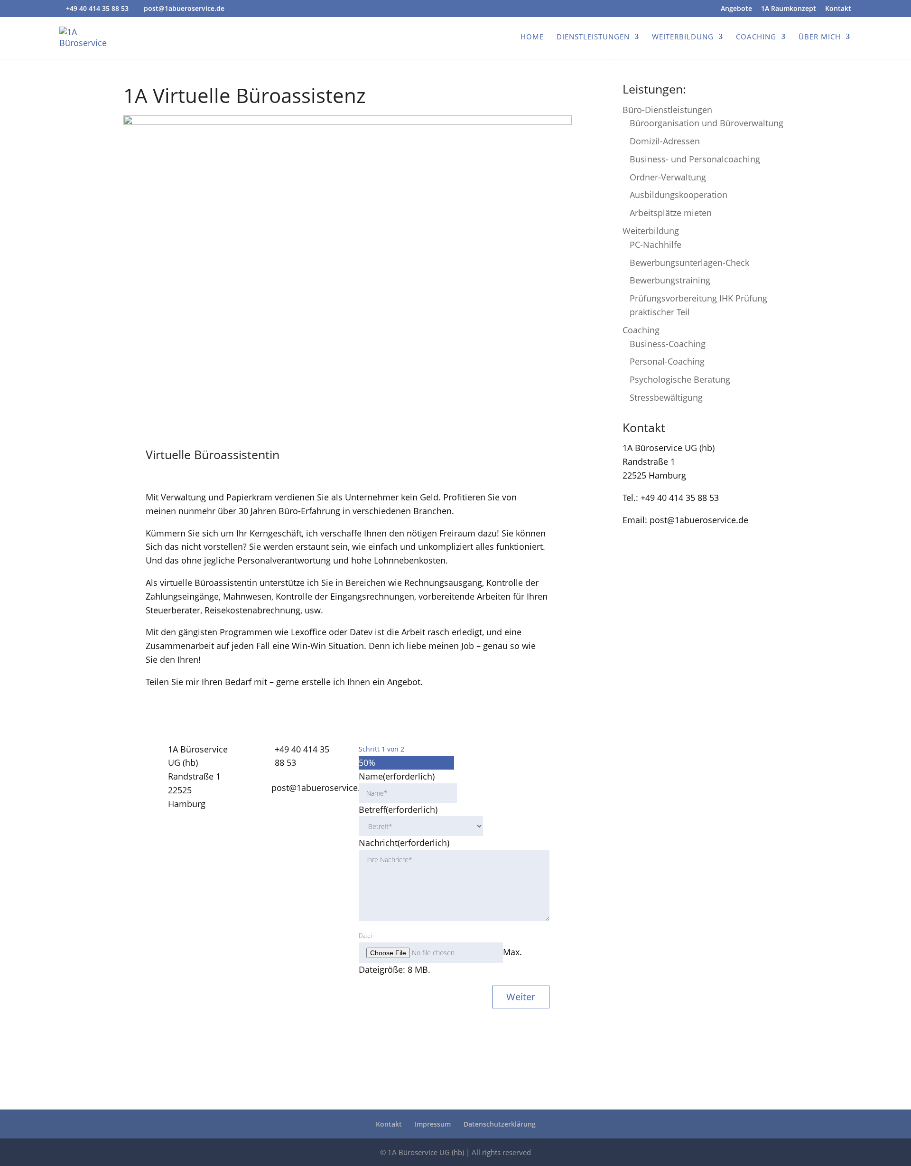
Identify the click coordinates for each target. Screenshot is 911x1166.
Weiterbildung (683, 37)
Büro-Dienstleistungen (667, 109)
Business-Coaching (668, 343)
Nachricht (404, 842)
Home (532, 37)
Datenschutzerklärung (500, 1123)
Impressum (433, 1123)
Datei (365, 935)
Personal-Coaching (667, 361)
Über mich (820, 37)
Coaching (756, 37)
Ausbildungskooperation (678, 194)
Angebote (736, 9)
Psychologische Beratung (680, 379)
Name (397, 776)
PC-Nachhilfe (655, 244)
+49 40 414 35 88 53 (97, 8)
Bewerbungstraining (670, 280)
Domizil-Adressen (665, 141)
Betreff (398, 809)
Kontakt (838, 9)
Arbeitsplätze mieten (671, 212)
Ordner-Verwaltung (668, 177)
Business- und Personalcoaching (695, 159)
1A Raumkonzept (788, 9)
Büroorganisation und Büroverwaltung (706, 123)
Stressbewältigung (666, 397)
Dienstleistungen (593, 37)
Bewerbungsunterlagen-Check (689, 262)
